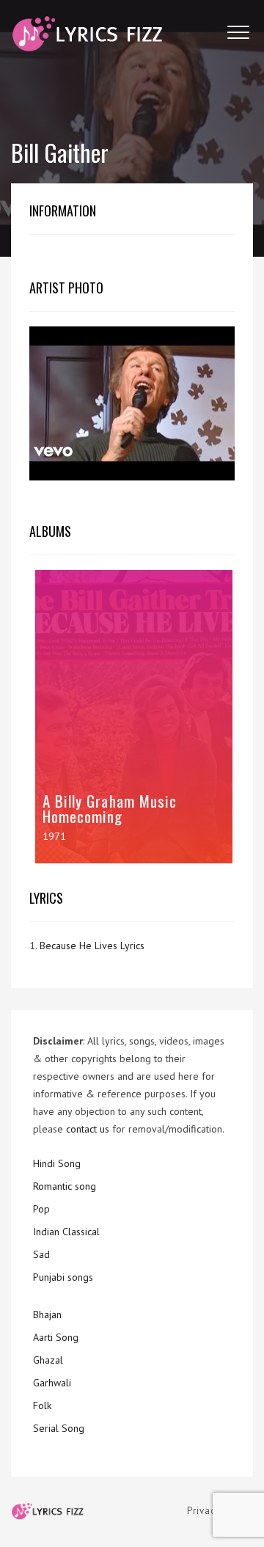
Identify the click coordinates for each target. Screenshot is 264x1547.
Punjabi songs (63, 1277)
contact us (87, 1128)
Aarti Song (55, 1337)
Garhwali (52, 1382)
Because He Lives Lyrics (92, 945)
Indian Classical (66, 1231)
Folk (42, 1405)
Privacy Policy (220, 1510)
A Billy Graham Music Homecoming (110, 808)
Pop (41, 1208)
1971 (54, 836)
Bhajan (47, 1314)
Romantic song (64, 1186)
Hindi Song (57, 1163)
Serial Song (58, 1428)
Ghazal (48, 1360)
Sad (41, 1254)
